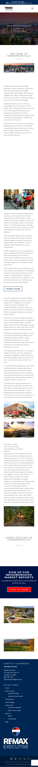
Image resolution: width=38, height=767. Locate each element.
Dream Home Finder (14, 710)
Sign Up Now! (19, 589)
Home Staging (9, 702)
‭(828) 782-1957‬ (8, 677)
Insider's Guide (13, 288)
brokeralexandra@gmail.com (13, 679)
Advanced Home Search (15, 696)
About (10, 716)
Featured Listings (13, 693)
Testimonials (12, 719)
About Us (8, 713)
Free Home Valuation (14, 707)
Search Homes (9, 691)
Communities (9, 699)
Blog (6, 722)
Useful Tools (9, 705)
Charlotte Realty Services (23, 764)
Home (7, 688)
